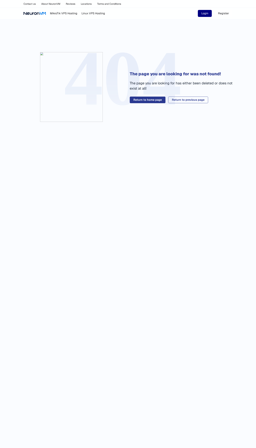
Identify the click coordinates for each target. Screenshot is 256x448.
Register (223, 13)
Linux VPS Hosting (93, 13)
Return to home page (147, 100)
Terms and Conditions (109, 3)
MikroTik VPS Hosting (63, 13)
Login (204, 13)
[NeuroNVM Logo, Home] (35, 13)
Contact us (30, 3)
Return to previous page (188, 100)
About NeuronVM (50, 3)
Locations (86, 3)
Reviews (70, 3)
